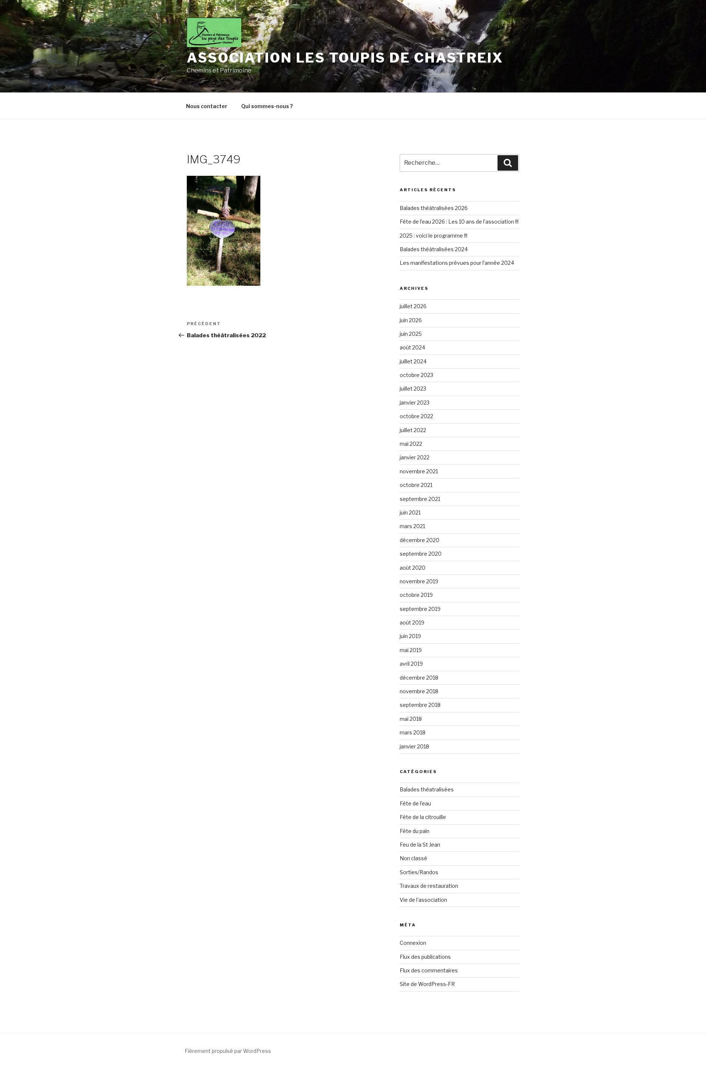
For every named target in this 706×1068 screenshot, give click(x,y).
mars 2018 (412, 732)
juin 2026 (411, 320)
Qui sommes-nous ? (267, 106)
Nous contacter (206, 106)
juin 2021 (410, 512)
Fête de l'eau (415, 803)
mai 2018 (411, 719)
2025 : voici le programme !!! (433, 235)
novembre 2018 (419, 691)
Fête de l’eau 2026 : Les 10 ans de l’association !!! (459, 221)
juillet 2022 (413, 430)
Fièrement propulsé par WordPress (228, 1051)
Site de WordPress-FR (427, 984)
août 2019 (412, 622)
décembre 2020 (419, 540)
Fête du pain (414, 831)
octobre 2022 (416, 416)
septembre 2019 (420, 609)
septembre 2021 (420, 499)
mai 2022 (411, 444)
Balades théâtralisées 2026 (434, 208)
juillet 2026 (413, 306)
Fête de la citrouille (423, 817)
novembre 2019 (419, 581)
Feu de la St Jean (420, 844)
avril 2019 (411, 664)
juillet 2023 (413, 388)
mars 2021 (412, 526)
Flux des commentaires (429, 970)
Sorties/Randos (419, 872)
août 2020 (412, 568)
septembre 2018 (420, 705)
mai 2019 (411, 650)
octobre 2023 (416, 375)
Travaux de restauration (429, 886)
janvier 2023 (414, 402)
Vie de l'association (423, 900)
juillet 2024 (413, 361)
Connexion (413, 943)
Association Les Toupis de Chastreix (345, 58)
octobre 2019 (416, 595)
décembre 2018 (419, 677)
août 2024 (412, 347)
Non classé (413, 858)
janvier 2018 (414, 746)
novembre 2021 (419, 471)
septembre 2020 (421, 554)
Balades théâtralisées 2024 (434, 249)
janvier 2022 (414, 457)
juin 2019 (410, 636)
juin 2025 (411, 334)
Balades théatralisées (427, 789)
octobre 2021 (416, 485)
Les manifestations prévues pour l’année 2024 (457, 263)
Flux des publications (425, 957)
